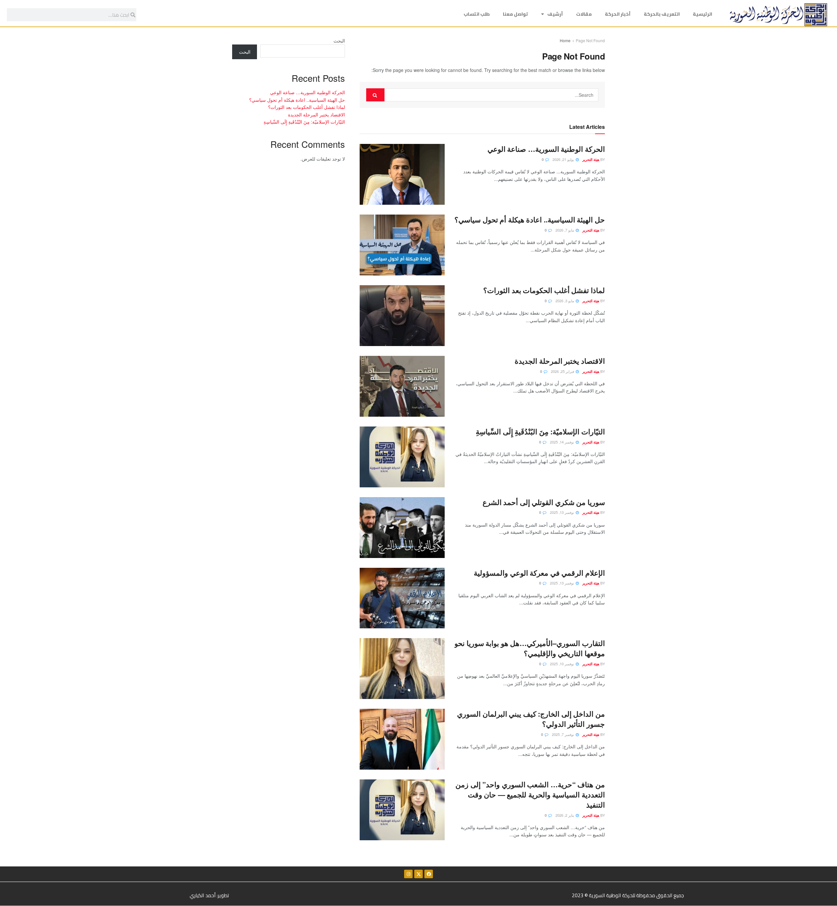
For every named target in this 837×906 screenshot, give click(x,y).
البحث (339, 40)
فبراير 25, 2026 (563, 371)
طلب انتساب (477, 14)
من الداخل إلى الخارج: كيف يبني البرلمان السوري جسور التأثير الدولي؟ (531, 718)
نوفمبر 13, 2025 (562, 512)
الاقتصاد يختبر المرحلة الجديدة (560, 361)
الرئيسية (702, 14)
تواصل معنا (515, 14)
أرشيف (555, 14)
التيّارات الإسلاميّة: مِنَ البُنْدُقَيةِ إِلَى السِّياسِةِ (540, 431)
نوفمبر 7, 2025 (563, 734)
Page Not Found (590, 40)
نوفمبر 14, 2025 (562, 441)
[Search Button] (375, 94)
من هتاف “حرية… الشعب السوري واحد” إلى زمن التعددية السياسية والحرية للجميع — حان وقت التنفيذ (530, 794)
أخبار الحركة (618, 14)
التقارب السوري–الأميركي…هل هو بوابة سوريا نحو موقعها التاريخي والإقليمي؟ (529, 648)
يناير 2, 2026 (565, 815)
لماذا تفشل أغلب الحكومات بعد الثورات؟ (544, 290)
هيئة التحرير (590, 159)
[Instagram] (408, 874)
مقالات (584, 14)
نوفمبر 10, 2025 (562, 663)
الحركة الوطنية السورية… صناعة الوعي (546, 149)
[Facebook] (428, 874)
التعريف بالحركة (662, 14)
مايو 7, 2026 (565, 230)
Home (565, 40)
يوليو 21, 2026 (564, 159)
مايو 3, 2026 (565, 300)
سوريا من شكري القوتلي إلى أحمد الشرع (544, 502)
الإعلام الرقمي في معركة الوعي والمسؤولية (539, 572)
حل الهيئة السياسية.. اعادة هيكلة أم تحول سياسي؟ (529, 219)
